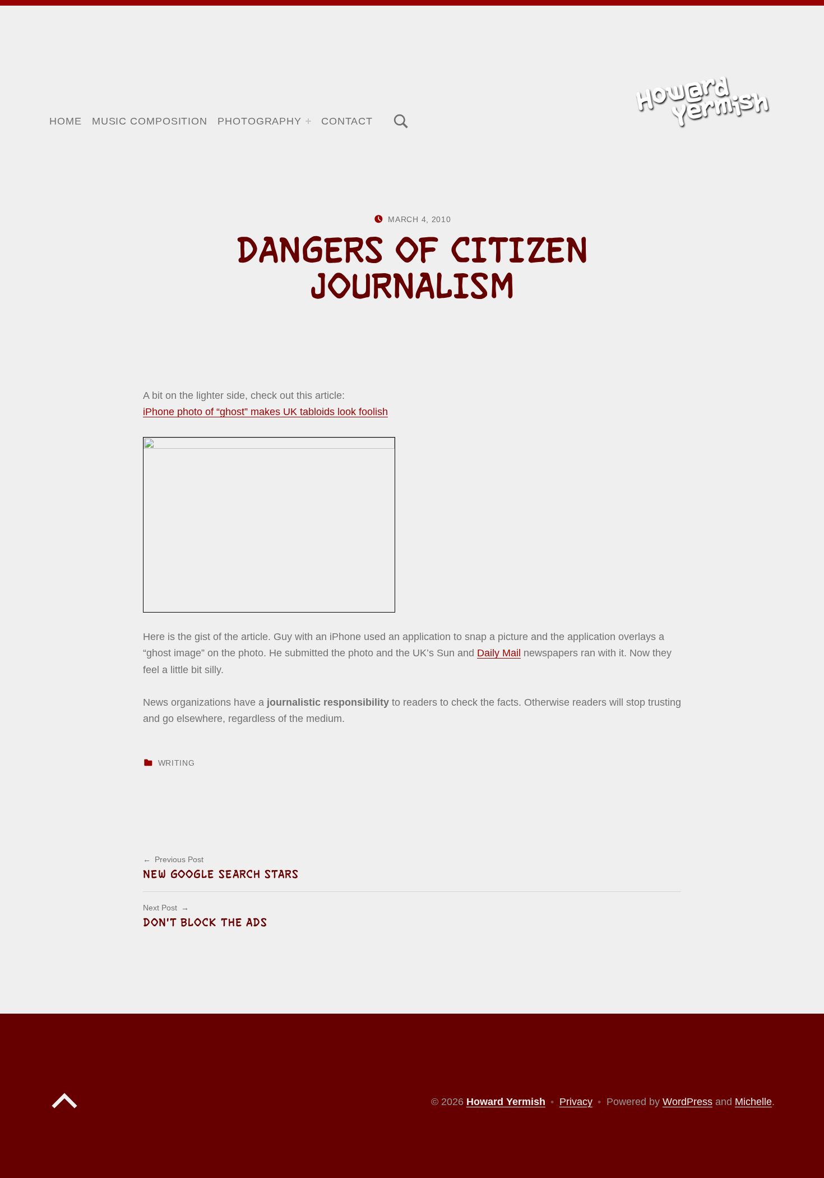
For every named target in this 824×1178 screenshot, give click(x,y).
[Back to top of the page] (64, 1111)
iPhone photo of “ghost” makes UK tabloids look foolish (265, 411)
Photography (259, 121)
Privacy (575, 1101)
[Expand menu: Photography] (308, 121)
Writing (176, 763)
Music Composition (149, 121)
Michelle (753, 1101)
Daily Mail (499, 653)
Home (65, 121)
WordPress (687, 1101)
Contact (347, 121)
